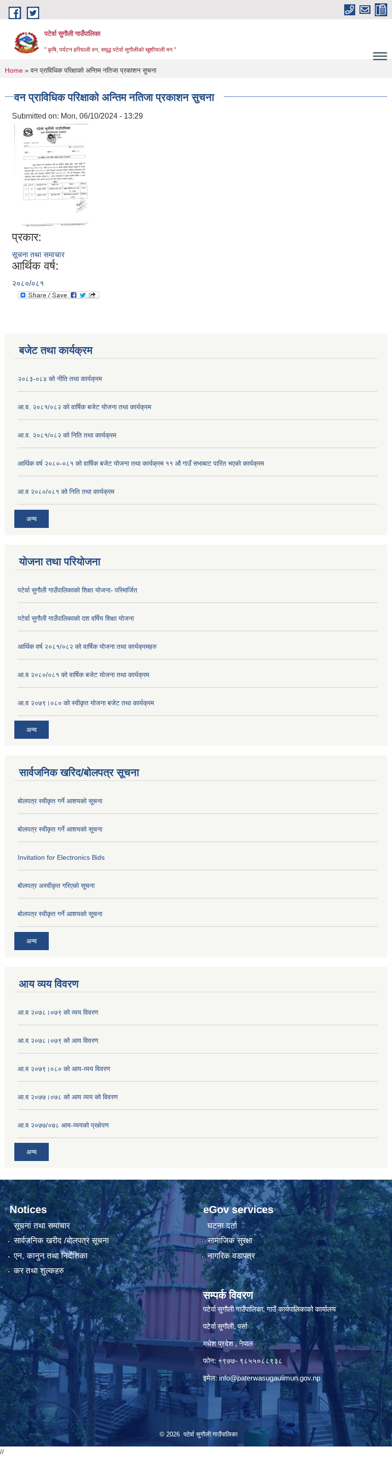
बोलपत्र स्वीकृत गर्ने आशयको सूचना (60, 801)
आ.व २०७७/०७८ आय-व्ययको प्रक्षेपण (63, 1125)
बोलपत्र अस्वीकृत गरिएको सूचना (56, 885)
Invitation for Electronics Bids (61, 857)
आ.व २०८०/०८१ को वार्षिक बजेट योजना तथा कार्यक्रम (83, 675)
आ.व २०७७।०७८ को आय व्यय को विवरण (68, 1097)
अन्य (31, 519)
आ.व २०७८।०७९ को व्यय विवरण (58, 1012)
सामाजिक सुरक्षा (229, 1240)
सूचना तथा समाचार (38, 255)
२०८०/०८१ (28, 283)
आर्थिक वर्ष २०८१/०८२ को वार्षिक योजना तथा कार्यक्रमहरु (87, 646)
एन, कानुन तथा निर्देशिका (50, 1255)
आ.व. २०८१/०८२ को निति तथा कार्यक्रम (67, 435)
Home (14, 70)
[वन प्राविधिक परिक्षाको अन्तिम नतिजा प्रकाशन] (51, 176)
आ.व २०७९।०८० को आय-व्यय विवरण (64, 1069)
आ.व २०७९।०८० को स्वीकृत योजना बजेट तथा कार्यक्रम (86, 703)
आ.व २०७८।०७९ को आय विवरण (58, 1040)
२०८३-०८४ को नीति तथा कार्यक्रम (60, 379)
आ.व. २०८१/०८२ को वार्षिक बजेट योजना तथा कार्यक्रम (84, 407)
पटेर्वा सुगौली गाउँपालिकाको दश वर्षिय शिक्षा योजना (76, 618)
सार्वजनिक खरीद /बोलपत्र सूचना (61, 1240)
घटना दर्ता (222, 1225)
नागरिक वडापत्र (231, 1255)
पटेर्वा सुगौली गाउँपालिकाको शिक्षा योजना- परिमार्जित (77, 590)
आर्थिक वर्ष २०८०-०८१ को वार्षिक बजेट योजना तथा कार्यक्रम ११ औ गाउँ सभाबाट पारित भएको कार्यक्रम (141, 463)
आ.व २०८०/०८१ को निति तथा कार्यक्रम (66, 491)
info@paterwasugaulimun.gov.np (269, 1378)
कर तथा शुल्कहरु (39, 1270)
